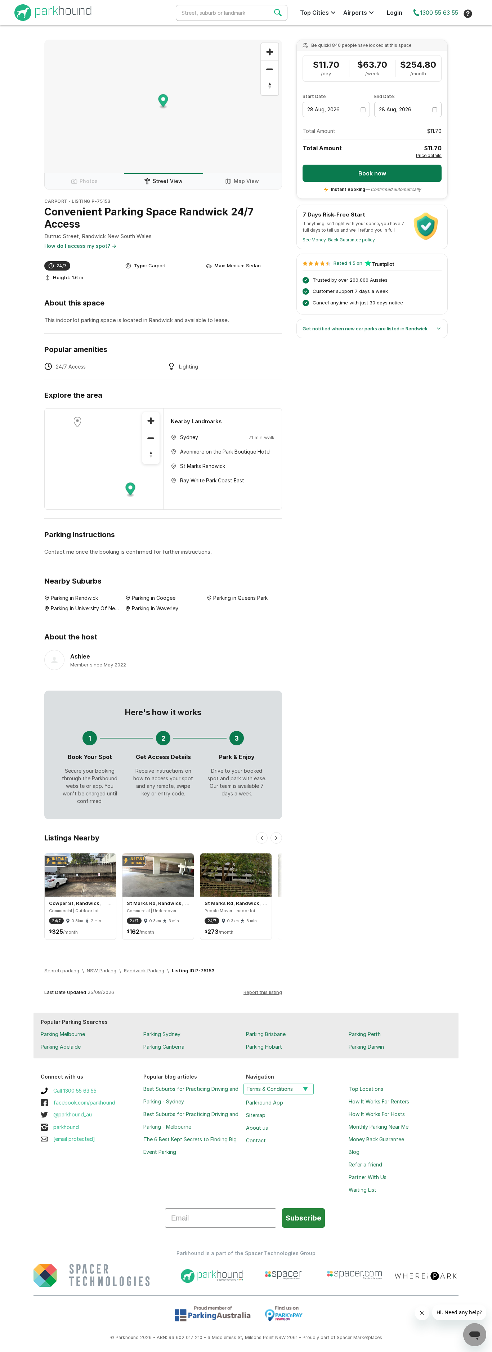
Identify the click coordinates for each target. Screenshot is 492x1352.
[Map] (104, 459)
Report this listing (262, 992)
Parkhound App (264, 1102)
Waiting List (362, 1190)
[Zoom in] (269, 52)
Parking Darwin (366, 1047)
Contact (256, 1140)
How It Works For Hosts (377, 1114)
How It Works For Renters (379, 1101)
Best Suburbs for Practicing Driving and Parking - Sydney (190, 1095)
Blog (354, 1152)
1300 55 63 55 (439, 12)
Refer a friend (365, 1164)
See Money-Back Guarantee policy (339, 239)
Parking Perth (365, 1034)
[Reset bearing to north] (269, 86)
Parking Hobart (264, 1047)
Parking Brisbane (266, 1034)
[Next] (276, 838)
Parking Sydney (161, 1034)
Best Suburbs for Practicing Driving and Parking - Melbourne (190, 1120)
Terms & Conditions (269, 1089)
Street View (168, 181)
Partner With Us (367, 1177)
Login (394, 12)
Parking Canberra (163, 1047)
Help (468, 14)
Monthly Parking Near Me (378, 1127)
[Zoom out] (269, 69)
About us (257, 1128)
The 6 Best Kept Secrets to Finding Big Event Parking (190, 1145)
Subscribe (303, 1218)
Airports (355, 12)
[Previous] (262, 838)
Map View (246, 181)
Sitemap (255, 1115)
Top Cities (314, 12)
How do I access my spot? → (80, 246)
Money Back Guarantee (376, 1139)
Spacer (344, 1337)
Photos (89, 181)
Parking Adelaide (61, 1047)
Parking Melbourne (63, 1034)
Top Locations (366, 1089)
